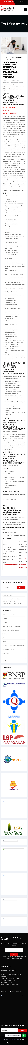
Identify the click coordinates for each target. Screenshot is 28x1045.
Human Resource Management (14, 57)
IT (3, 638)
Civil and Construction (9, 615)
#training (4, 90)
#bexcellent (20, 82)
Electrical (5, 618)
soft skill (8, 59)
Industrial (5, 634)
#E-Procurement (6, 84)
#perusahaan (14, 88)
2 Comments (6, 82)
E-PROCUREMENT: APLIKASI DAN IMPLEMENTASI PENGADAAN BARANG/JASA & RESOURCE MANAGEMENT (11, 69)
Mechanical (6, 653)
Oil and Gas (6, 657)
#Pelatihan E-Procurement (9, 86)
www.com (10, 564)
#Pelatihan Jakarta (19, 86)
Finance (5, 622)
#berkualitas (14, 82)
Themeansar (18, 1043)
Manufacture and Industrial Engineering (14, 645)
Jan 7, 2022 (6, 80)
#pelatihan (13, 84)
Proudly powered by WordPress (12, 1039)
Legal (4, 641)
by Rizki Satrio (15, 80)
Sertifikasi (5, 661)
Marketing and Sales (8, 649)
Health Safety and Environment (11, 626)
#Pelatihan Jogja (6, 88)
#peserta (19, 88)
